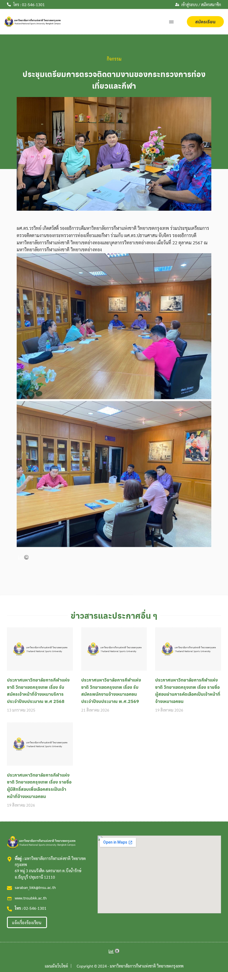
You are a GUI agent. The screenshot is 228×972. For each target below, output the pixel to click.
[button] (171, 22)
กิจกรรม (114, 59)
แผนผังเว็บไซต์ (56, 965)
